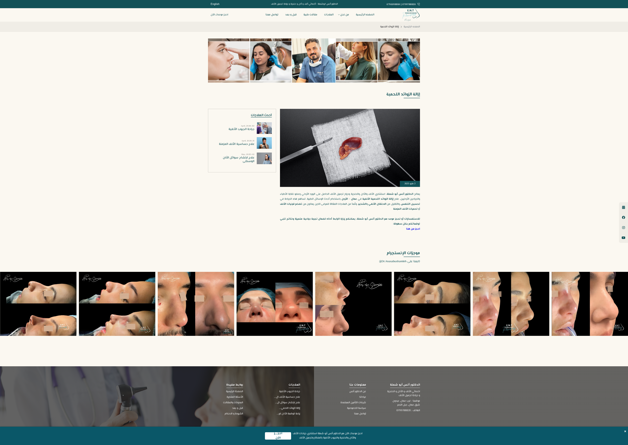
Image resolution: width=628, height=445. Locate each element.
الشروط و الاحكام (234, 414)
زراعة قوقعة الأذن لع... (288, 414)
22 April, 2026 (247, 126)
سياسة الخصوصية (356, 408)
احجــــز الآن (278, 436)
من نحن (344, 15)
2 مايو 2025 (409, 184)
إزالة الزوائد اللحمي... (289, 408)
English (215, 4)
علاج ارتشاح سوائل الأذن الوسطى (238, 159)
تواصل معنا (271, 15)
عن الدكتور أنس (357, 392)
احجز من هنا (413, 229)
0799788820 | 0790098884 (401, 4)
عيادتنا (362, 397)
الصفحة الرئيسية (234, 392)
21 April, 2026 (248, 141)
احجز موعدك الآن (219, 15)
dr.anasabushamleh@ (393, 261)
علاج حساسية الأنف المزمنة (236, 144)
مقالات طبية (310, 15)
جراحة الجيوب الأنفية (241, 129)
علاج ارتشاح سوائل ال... (287, 403)
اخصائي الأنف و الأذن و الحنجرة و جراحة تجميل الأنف (403, 394)
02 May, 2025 (248, 154)
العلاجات (328, 15)
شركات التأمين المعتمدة (353, 403)
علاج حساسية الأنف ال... (287, 397)
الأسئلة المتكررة (235, 397)
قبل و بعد (291, 15)
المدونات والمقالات (233, 403)
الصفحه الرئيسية (365, 15)
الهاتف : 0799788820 (408, 411)
